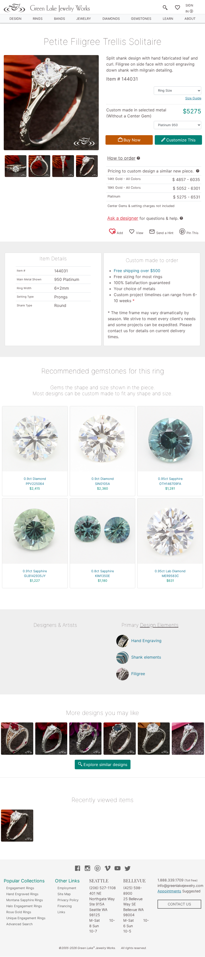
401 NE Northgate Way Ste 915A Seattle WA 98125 (102, 904)
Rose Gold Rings (18, 912)
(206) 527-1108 (102, 888)
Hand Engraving (146, 640)
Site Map (64, 894)
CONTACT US (179, 904)
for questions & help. (142, 218)
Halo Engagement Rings (24, 906)
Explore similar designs (105, 764)
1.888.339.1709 (171, 880)
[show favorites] (178, 8)
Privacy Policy (68, 900)
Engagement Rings (20, 888)
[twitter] (127, 868)
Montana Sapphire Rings (24, 900)
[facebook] (77, 868)
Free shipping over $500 (137, 270)
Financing (65, 906)
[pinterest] (97, 868)
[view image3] (63, 166)
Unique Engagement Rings (26, 918)
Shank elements (146, 657)
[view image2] (39, 166)
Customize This (181, 139)
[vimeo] (107, 868)
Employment (67, 888)
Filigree (138, 673)
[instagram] (87, 868)
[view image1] (16, 166)
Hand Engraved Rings (22, 894)
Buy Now (132, 139)
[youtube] (117, 868)
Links (61, 912)
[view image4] (87, 166)
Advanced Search (19, 924)
